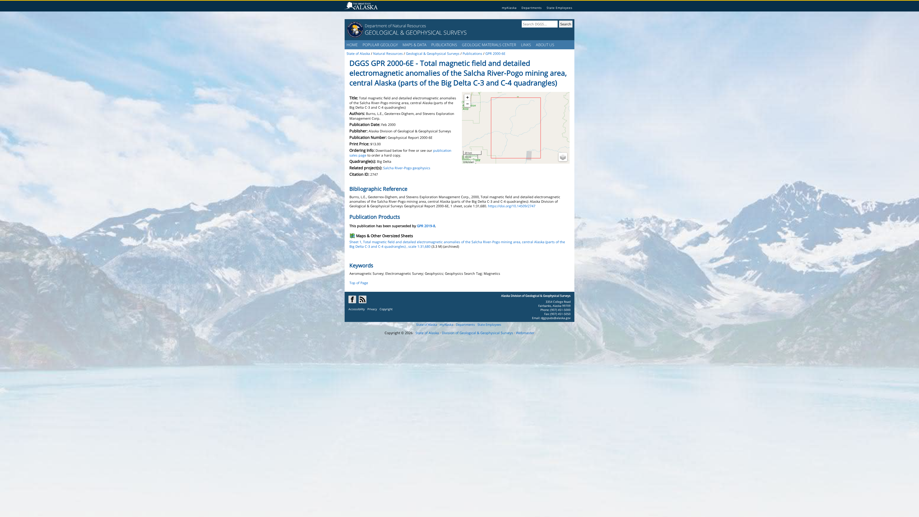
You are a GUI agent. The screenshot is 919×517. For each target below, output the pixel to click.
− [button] (467, 103)
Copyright (386, 309)
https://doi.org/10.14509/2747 (511, 206)
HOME (352, 44)
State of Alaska (426, 324)
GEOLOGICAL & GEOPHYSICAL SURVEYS (416, 32)
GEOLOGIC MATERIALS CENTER (489, 44)
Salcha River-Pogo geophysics (406, 168)
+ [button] (467, 97)
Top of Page (358, 283)
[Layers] (563, 157)
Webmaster (525, 333)
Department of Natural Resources (395, 25)
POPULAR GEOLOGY (380, 44)
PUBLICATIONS (444, 44)
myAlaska (509, 8)
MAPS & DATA (414, 44)
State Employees (559, 8)
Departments (531, 8)
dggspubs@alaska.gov (556, 318)
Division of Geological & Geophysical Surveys (477, 333)
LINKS (526, 44)
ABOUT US (545, 44)
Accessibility (356, 309)
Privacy (372, 309)
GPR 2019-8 (426, 226)
